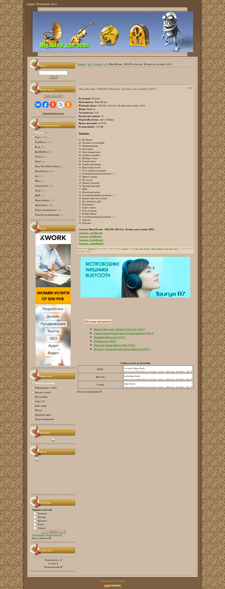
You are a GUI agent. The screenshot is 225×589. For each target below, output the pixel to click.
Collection (168, 248)
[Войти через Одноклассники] (68, 104)
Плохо (41, 524)
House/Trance (42, 171)
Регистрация (43, 3)
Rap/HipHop (41, 151)
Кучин (147, 248)
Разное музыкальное (45, 209)
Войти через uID (53, 96)
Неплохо (42, 520)
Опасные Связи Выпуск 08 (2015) (114, 345)
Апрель (98, 64)
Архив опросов (54, 534)
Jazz (37, 176)
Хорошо (42, 517)
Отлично (42, 513)
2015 (90, 64)
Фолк (37, 190)
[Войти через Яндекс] (53, 104)
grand (153, 248)
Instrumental (41, 185)
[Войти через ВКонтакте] (38, 104)
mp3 (137, 248)
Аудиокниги (41, 205)
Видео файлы (42, 200)
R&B (37, 195)
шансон (159, 248)
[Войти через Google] (60, 104)
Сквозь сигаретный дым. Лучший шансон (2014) (124, 333)
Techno (38, 156)
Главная (31, 3)
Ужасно (42, 527)
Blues (37, 180)
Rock (37, 146)
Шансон (39, 132)
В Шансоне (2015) (105, 341)
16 (106, 64)
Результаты (38, 534)
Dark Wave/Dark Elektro (47, 166)
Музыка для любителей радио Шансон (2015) (122, 349)
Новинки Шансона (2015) (109, 337)
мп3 (141, 248)
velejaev (125, 248)
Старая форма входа (53, 113)
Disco (38, 137)
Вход (54, 3)
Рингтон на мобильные (47, 214)
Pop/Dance (40, 142)
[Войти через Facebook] (45, 104)
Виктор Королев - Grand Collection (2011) (119, 329)
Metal (38, 161)
